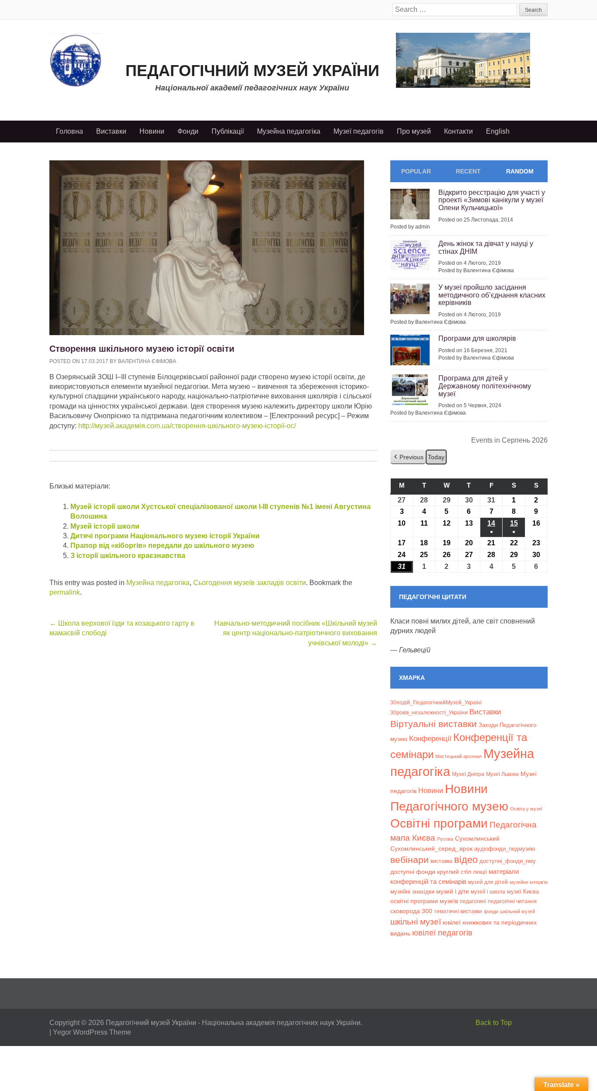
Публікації (228, 131)
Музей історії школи (104, 526)
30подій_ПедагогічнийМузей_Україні (436, 703)
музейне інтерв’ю (529, 882)
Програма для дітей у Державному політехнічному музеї (484, 385)
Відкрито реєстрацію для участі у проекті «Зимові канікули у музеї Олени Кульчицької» (491, 200)
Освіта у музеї (526, 808)
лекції (480, 872)
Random (520, 171)
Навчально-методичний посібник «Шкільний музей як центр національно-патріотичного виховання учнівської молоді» (295, 633)
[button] (408, 457)
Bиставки (485, 712)
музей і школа (488, 891)
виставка (441, 861)
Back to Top (494, 1022)
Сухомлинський (477, 838)
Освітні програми (439, 823)
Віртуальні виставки (433, 724)
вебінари (409, 860)
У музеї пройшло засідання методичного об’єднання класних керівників (491, 295)
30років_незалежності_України (429, 713)
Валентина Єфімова (147, 361)
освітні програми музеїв (424, 901)
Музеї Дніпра (468, 774)
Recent (468, 171)
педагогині (473, 901)
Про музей (414, 131)
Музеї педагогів (358, 131)
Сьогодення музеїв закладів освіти (249, 582)
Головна (69, 131)
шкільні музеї (415, 921)
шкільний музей (517, 911)
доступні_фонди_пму (507, 861)
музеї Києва (523, 891)
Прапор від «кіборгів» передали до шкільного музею (162, 545)
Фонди (187, 131)
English (498, 131)
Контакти (458, 131)
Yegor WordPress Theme (92, 1032)
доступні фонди (412, 871)
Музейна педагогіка (288, 131)
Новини (151, 131)
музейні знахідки (412, 891)
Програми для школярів (477, 338)
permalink (64, 592)
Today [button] (436, 457)
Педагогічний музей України (252, 71)
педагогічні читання (512, 901)
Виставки (111, 131)
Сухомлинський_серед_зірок (431, 848)
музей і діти (452, 891)
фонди (491, 911)
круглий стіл (454, 871)
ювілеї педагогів (442, 932)
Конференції (430, 738)
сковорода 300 (411, 911)
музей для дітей (488, 882)
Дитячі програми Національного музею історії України (165, 536)
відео (466, 859)
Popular (416, 171)
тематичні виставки (458, 911)
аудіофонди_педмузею (504, 848)
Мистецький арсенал (458, 756)
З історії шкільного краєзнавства (127, 555)
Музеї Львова (502, 774)
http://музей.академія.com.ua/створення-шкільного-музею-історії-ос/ (187, 425)
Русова (445, 839)
